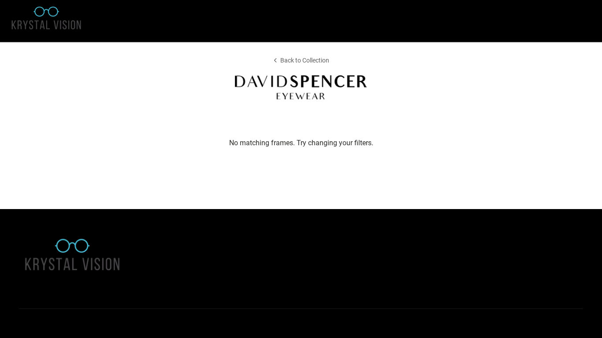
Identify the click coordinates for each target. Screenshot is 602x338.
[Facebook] (26, 323)
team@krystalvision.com (422, 269)
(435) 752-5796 (413, 280)
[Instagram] (45, 323)
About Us (158, 248)
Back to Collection (304, 60)
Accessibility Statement (176, 259)
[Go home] (80, 20)
